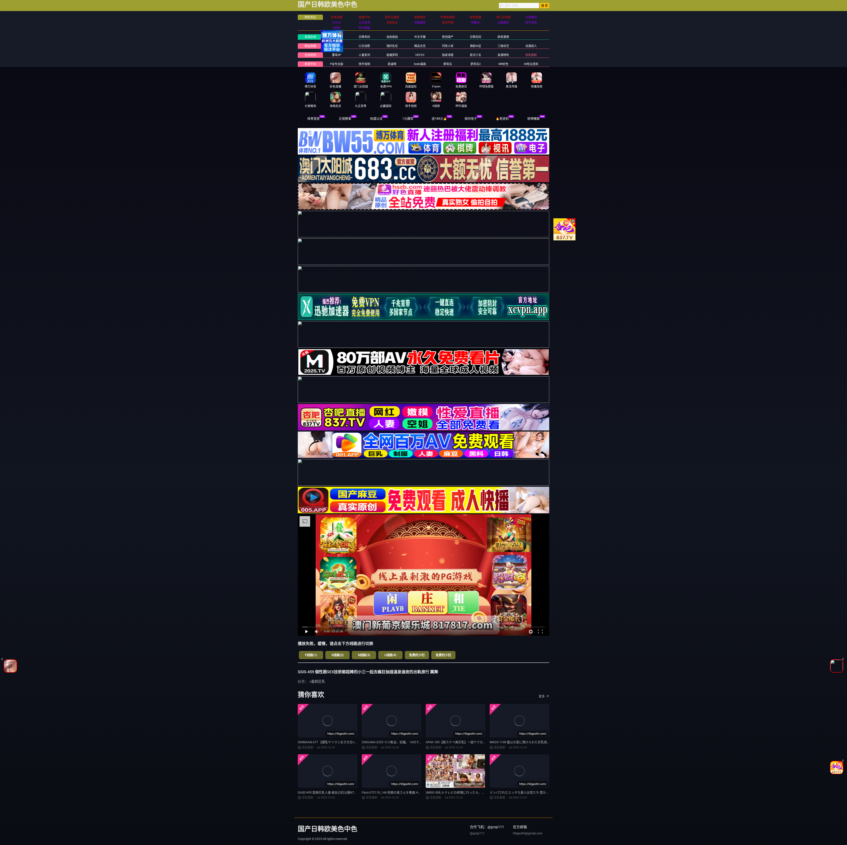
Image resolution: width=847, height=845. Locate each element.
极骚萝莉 (392, 55)
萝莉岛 (447, 64)
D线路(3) (364, 655)
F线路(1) (311, 655)
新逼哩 (392, 64)
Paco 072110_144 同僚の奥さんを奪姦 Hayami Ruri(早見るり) (404, 792)
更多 (542, 696)
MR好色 (503, 64)
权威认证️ (376, 118)
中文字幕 (420, 36)
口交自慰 (364, 45)
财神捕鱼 (533, 118)
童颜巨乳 (318, 681)
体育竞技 (313, 118)
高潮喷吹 (503, 55)
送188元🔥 (439, 118)
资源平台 (310, 64)
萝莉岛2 (475, 64)
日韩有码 (364, 36)
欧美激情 (503, 36)
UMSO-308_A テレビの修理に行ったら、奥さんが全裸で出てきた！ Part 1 (477, 792)
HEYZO (419, 55)
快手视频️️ (364, 64)
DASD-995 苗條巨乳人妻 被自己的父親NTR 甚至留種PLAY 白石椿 (342, 792)
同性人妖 (447, 45)
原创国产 (447, 36)
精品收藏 (310, 45)
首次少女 (475, 55)
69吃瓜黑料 (531, 64)
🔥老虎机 (502, 118)
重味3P (336, 55)
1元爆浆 (407, 118)
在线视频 (310, 55)
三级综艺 (503, 45)
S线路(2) (338, 655)
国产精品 (336, 36)
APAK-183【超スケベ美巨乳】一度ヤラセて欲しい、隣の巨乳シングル (474, 742)
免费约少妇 (417, 655)
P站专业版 (336, 64)
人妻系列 (364, 55)
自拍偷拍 (392, 36)
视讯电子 (471, 118)
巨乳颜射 (531, 55)
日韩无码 (475, 36)
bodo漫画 (420, 64)
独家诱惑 (447, 55)
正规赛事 (345, 118)
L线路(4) (390, 655)
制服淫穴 (336, 45)
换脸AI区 (475, 45)
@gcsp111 (477, 833)
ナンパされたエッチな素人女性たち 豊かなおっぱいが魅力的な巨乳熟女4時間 (543, 792)
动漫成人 (531, 45)
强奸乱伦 (392, 45)
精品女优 (420, 45)
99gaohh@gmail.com (527, 833)
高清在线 (310, 36)
